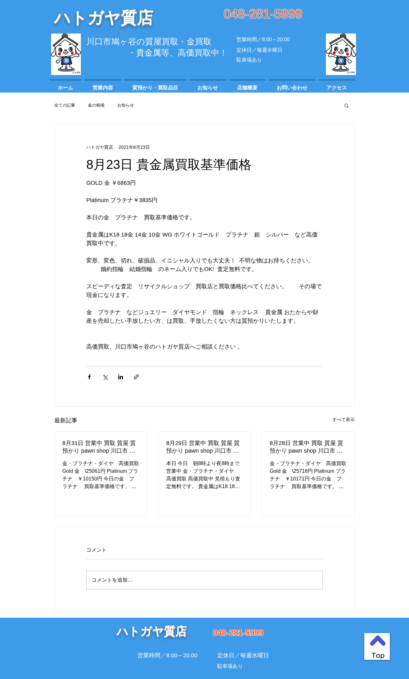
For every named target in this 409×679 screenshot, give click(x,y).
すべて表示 (343, 419)
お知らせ (125, 105)
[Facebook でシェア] (89, 377)
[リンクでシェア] (136, 377)
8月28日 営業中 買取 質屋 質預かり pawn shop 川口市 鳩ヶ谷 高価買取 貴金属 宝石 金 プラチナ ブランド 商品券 (307, 447)
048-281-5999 (263, 14)
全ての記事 (64, 105)
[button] (346, 105)
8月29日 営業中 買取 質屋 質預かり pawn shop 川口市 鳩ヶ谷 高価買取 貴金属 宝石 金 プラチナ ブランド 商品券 (204, 447)
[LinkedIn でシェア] (121, 377)
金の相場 (96, 105)
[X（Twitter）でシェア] (105, 377)
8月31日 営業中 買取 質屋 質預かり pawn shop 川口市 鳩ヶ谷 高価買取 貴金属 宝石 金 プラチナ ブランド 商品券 (100, 447)
